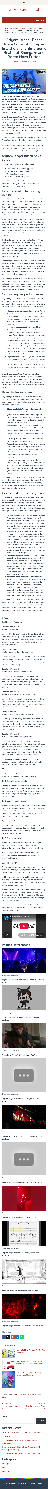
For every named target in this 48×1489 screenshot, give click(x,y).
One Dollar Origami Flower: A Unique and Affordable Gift (35, 1406)
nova (39, 1394)
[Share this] (4, 1337)
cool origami (13, 1394)
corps (34, 1394)
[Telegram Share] (17, 1337)
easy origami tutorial (24, 9)
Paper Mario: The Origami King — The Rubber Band (21, 1432)
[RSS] (24, 2)
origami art (6, 1471)
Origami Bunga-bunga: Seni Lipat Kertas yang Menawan (29, 1373)
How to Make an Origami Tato (11, 1406)
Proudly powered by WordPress (16, 1483)
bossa (29, 1394)
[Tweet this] (8, 1337)
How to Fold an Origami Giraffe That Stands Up (30, 1351)
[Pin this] (13, 1337)
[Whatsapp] (22, 1337)
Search (4, 1416)
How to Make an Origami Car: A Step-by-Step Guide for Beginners (29, 1362)
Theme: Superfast (36, 1483)
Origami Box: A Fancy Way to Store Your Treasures (21, 1453)
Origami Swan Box (9, 1436)
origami (4, 1397)
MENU (42, 20)
